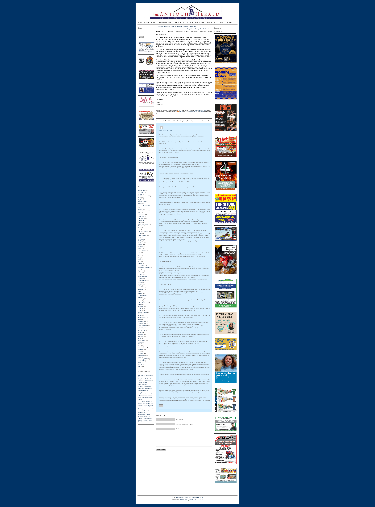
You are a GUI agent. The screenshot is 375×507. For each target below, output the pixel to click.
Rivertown (140, 336)
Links (215, 22)
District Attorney (142, 235)
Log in (201, 497)
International (141, 289)
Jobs (139, 291)
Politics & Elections (142, 325)
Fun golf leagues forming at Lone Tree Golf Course (199, 29)
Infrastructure (141, 287)
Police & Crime (141, 321)
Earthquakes (141, 239)
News (139, 304)
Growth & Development (143, 267)
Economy (140, 244)
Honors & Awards (142, 280)
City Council (141, 214)
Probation (140, 329)
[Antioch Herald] (187, 20)
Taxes (139, 351)
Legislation (140, 299)
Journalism (140, 293)
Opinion (140, 310)
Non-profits (140, 306)
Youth (139, 366)
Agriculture (140, 192)
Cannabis (140, 209)
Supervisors (141, 349)
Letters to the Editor (142, 312)
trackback (201, 111)
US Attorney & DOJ (143, 359)
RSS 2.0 (181, 111)
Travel (139, 357)
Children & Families (142, 211)
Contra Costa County (143, 224)
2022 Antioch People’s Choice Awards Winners (158, 22)
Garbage (140, 263)
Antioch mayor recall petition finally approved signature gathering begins (144, 416)
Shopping (140, 342)
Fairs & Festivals (142, 250)
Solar (139, 344)
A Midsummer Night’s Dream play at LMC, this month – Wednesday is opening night (176, 26)
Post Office (140, 327)
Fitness (139, 259)
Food (139, 261)
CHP (139, 213)
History (140, 273)
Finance (140, 256)
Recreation (140, 334)
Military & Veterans (142, 302)
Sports (139, 345)
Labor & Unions (142, 295)
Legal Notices (199, 22)
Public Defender (142, 331)
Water (139, 362)
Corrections (140, 226)
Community (140, 218)
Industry (140, 286)
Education (140, 246)
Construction (141, 220)
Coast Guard (141, 216)
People (139, 316)
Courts (139, 228)
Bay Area (140, 199)
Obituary (140, 308)
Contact (222, 22)
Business (140, 203)
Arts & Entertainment (143, 196)
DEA (139, 229)
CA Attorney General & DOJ (144, 205)
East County (141, 243)
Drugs (139, 237)
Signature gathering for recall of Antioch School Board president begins (145, 420)
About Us (209, 22)
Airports (140, 194)
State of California (142, 347)
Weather (140, 364)
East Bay (140, 241)
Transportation (141, 355)
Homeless (140, 278)
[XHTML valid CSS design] (195, 499)
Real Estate (140, 332)
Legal (139, 297)
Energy (139, 248)
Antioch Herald (179, 497)
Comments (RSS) (195, 497)
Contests (140, 222)
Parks (139, 314)
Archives (229, 22)
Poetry (139, 319)
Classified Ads (188, 22)
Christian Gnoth (183, 499)
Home (140, 22)
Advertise (178, 22)
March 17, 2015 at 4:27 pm (165, 130)
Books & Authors (142, 201)
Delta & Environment (143, 231)
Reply (161, 406)
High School (141, 271)
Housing (140, 282)
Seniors (140, 338)
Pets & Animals (141, 317)
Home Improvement (142, 276)
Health (139, 269)
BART (139, 198)
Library (139, 301)
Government (141, 265)
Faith (139, 252)
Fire (139, 258)
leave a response (193, 111)
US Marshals (141, 361)
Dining (139, 233)
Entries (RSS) (187, 497)
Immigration (141, 284)
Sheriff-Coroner (141, 340)
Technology (140, 353)
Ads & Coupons (142, 190)
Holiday (140, 274)
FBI (139, 254)
